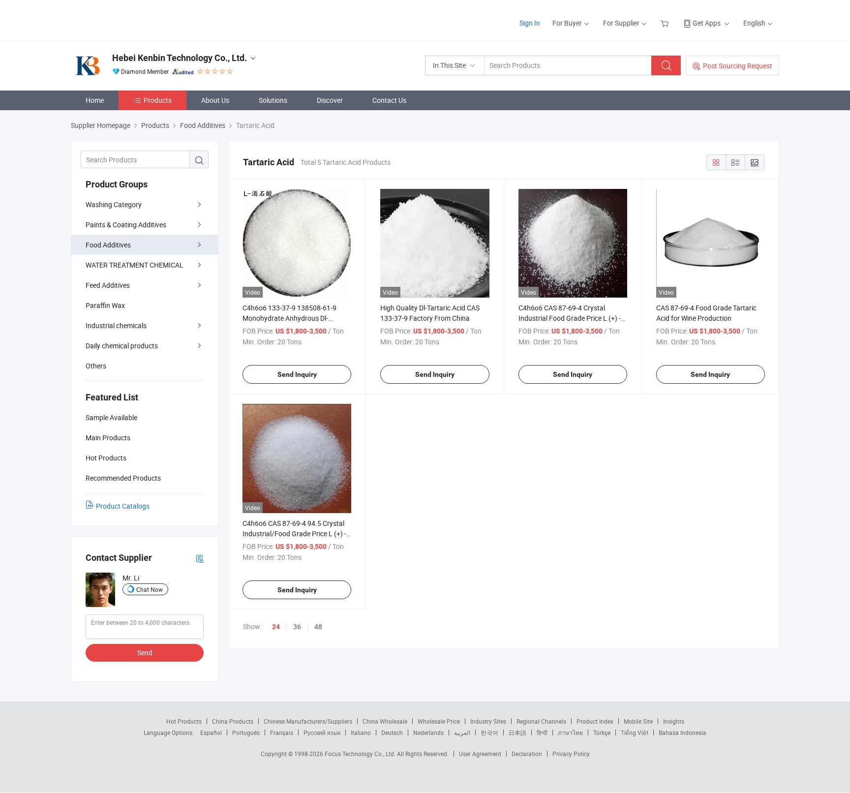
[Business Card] (200, 558)
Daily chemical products (122, 345)
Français (281, 732)
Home (95, 100)
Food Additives (108, 244)
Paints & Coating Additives (126, 224)
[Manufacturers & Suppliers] (134, 19)
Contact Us (389, 100)
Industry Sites (488, 721)
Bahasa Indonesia (682, 732)
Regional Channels (541, 721)
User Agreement (480, 754)
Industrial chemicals (116, 325)
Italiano (361, 732)
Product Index (595, 721)
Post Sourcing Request (737, 65)
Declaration (527, 754)
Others (96, 365)
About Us (215, 100)
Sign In (529, 23)
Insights (673, 721)
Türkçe (601, 732)
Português (246, 732)
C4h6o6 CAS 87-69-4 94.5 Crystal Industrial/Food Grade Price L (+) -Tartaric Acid (294, 533)
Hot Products (184, 721)
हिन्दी (542, 732)
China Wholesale (385, 721)
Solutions (273, 100)
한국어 (489, 732)
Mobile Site (638, 721)
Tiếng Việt (634, 732)
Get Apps (706, 23)
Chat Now (149, 589)
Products (158, 100)
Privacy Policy (571, 754)
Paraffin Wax (105, 305)
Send (144, 652)
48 (318, 626)
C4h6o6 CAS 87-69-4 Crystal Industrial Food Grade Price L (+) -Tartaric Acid (569, 318)
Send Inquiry (297, 374)
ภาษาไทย (570, 732)
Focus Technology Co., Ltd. (361, 754)
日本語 (517, 732)
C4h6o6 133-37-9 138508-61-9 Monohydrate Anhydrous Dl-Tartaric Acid (289, 318)
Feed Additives (108, 285)
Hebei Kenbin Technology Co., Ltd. (179, 58)
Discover (330, 100)
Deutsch (392, 732)
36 (297, 626)
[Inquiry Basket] (666, 23)
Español (211, 732)
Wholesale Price (439, 721)
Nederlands (428, 732)
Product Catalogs (123, 506)
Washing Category (114, 204)
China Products (232, 721)
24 (276, 627)
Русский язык (322, 732)
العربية (462, 732)
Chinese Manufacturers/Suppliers (308, 721)
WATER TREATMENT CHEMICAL (134, 265)
